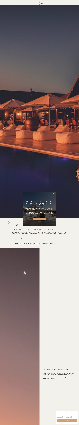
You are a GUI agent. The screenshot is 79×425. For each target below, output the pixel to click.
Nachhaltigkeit (23, 3)
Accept (67, 420)
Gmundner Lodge (15, 3)
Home (9, 3)
